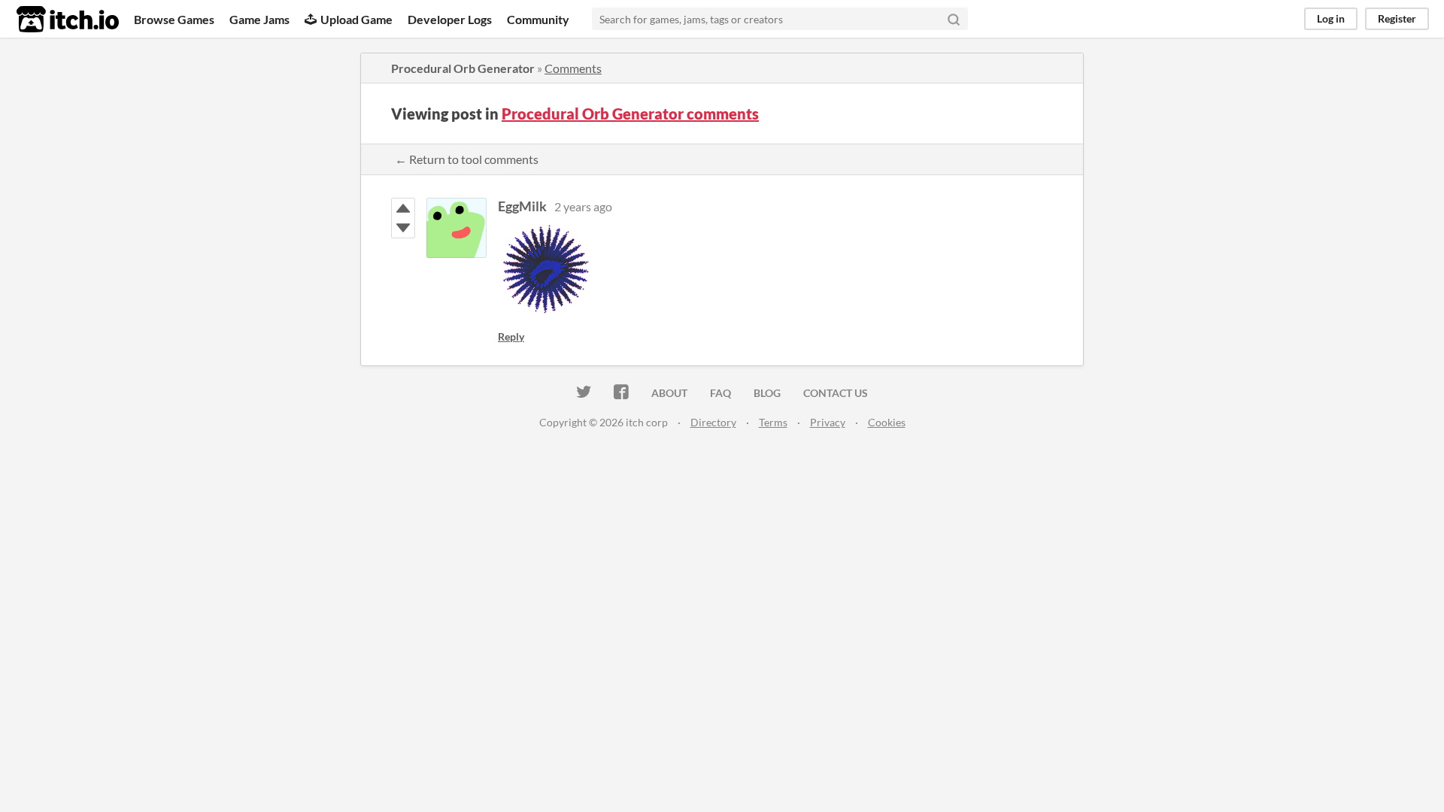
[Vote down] (403, 228)
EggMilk (522, 206)
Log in (1331, 18)
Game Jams (259, 19)
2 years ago (583, 206)
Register (1397, 18)
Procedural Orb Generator (463, 68)
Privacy (827, 422)
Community (538, 19)
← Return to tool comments (466, 159)
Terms (773, 422)
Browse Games (174, 19)
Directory (713, 422)
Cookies (887, 422)
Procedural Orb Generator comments (630, 114)
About (669, 392)
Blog (767, 392)
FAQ (720, 392)
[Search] (953, 19)
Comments (573, 68)
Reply (511, 336)
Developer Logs (450, 19)
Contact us (835, 392)
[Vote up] (403, 208)
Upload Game (356, 19)
